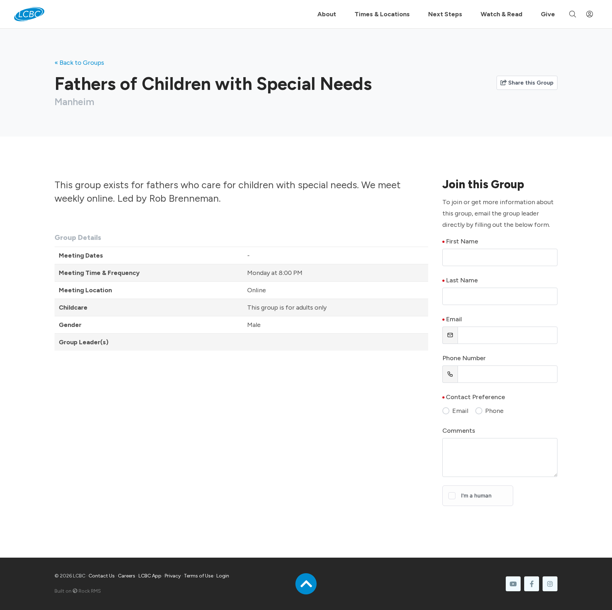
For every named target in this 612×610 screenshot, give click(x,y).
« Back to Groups (79, 63)
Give (548, 14)
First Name (462, 241)
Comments (458, 431)
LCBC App (150, 576)
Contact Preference (475, 397)
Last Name (462, 280)
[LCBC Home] (29, 14)
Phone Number (464, 358)
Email (454, 319)
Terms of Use (198, 576)
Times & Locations (382, 14)
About (326, 14)
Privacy (173, 576)
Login (222, 576)
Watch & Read (501, 14)
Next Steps (445, 14)
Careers (126, 576)
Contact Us (102, 576)
